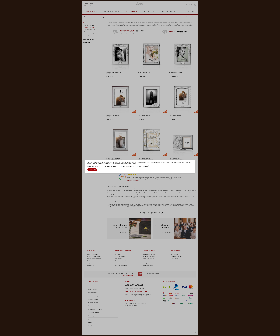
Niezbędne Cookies (94, 166)
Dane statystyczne (144, 166)
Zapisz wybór (92, 169)
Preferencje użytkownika (111, 166)
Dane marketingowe (128, 166)
